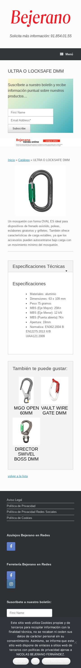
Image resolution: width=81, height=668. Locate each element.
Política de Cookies (19, 518)
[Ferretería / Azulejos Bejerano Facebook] (11, 546)
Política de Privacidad (21, 506)
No (35, 661)
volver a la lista (18, 476)
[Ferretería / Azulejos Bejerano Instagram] (11, 584)
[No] (75, 642)
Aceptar (21, 661)
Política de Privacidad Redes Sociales (32, 512)
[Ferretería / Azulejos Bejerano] (40, 18)
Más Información (56, 661)
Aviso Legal (14, 500)
